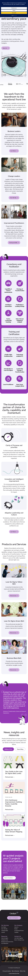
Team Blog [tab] (20, 749)
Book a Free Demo (8, 877)
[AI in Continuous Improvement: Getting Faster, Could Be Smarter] (14, 797)
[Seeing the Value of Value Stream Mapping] (14, 826)
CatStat (3, 932)
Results (15, 928)
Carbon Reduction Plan (14, 973)
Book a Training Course (19, 939)
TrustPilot (16, 932)
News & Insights (4, 938)
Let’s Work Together (18, 938)
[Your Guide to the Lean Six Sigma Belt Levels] (14, 768)
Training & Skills (4, 930)
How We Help (13, 197)
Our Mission (13, 150)
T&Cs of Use (22, 971)
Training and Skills (13, 242)
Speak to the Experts (13, 917)
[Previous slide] (22, 715)
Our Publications (4, 943)
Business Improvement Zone (7, 941)
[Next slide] (25, 715)
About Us (5, 48)
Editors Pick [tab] (8, 749)
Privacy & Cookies (7, 971)
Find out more (13, 595)
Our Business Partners (19, 930)
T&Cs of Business (15, 971)
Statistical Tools (4, 939)
